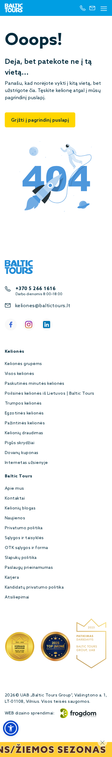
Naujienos (15, 518)
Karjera (12, 577)
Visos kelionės (19, 373)
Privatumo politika (24, 528)
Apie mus (14, 488)
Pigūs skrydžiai (19, 443)
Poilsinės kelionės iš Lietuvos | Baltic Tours (49, 393)
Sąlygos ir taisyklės (24, 538)
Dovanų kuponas (22, 453)
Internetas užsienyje (26, 462)
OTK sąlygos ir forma (26, 548)
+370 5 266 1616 (36, 289)
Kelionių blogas (20, 508)
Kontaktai (15, 498)
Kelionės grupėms (23, 364)
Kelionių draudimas (24, 433)
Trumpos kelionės (23, 403)
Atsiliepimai (17, 597)
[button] (10, 728)
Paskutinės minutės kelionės (35, 383)
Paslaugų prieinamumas (29, 567)
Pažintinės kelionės (25, 423)
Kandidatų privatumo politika (34, 587)
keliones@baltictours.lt (42, 306)
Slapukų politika (21, 557)
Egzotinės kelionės (24, 413)
